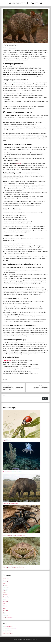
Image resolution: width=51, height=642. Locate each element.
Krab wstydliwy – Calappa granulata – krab (13, 567)
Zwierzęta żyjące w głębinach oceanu (12, 471)
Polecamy (5, 601)
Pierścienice (6, 596)
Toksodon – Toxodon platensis (10, 503)
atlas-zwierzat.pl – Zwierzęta (25, 3)
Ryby (4, 608)
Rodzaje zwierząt (7, 631)
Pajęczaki (5, 594)
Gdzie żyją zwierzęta (8, 633)
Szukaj (4, 396)
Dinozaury (5, 581)
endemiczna (16, 83)
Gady (4, 583)
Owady (4, 592)
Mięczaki (5, 590)
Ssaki (6, 379)
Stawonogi (5, 615)
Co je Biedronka (7, 440)
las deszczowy (7, 93)
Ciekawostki (6, 578)
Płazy (4, 599)
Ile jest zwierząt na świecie (9, 628)
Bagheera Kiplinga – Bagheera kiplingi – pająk (14, 535)
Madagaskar (7, 360)
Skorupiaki (5, 610)
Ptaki (4, 603)
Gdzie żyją (5, 585)
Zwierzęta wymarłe (7, 617)
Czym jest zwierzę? (7, 626)
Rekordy (5, 606)
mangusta (18, 163)
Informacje (5, 587)
